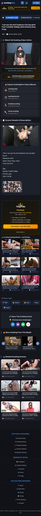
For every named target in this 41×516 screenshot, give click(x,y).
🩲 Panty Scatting (20, 499)
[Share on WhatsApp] (23, 324)
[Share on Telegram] (13, 324)
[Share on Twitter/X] (28, 324)
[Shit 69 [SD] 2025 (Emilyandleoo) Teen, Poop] (30, 341)
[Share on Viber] (18, 324)
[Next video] (37, 343)
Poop (36, 302)
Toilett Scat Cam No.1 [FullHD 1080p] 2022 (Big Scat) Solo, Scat (29, 269)
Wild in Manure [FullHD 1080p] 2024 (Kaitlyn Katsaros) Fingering (12, 348)
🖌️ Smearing (20, 469)
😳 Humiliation (20, 462)
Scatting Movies (26, 17)
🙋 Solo (26, 302)
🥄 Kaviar (20, 485)
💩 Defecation (20, 489)
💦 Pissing (21, 492)
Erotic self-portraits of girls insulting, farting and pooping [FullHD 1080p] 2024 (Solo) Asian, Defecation (10, 269)
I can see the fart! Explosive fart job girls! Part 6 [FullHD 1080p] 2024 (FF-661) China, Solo (10, 372)
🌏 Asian (7, 308)
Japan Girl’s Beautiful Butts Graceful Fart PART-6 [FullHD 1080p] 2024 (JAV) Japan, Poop (30, 393)
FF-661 (5, 302)
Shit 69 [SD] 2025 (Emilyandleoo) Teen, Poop (29, 348)
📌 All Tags (20, 476)
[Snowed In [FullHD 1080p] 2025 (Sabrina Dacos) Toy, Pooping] (11, 244)
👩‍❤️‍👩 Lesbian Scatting (20, 465)
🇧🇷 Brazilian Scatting (21, 452)
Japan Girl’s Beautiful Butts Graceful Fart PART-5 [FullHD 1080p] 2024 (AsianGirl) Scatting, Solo (10, 414)
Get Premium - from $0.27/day (20, 226)
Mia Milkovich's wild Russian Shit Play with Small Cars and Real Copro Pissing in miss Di (10, 287)
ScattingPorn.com (12, 17)
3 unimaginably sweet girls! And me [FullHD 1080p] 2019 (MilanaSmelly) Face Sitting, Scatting (30, 287)
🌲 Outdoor (20, 503)
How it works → (20, 232)
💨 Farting (21, 496)
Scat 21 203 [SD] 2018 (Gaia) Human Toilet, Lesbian (29, 251)
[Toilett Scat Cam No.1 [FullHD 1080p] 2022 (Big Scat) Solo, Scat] (30, 262)
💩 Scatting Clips (20, 438)
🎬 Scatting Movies (20, 441)
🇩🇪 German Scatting (20, 449)
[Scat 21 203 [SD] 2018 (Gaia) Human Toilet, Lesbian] (30, 244)
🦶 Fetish (16, 302)
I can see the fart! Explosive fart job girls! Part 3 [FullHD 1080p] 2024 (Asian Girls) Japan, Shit (29, 372)
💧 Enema (20, 472)
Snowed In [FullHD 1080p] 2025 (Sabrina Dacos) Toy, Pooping (10, 251)
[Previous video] (3, 343)
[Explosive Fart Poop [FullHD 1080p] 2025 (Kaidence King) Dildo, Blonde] (10, 385)
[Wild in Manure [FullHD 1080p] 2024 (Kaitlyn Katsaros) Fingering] (13, 341)
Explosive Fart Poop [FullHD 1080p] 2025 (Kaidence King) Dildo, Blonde (10, 393)
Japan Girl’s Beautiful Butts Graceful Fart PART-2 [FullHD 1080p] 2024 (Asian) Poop (30, 414)
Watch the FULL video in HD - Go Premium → (20, 70)
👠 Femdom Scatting (20, 445)
